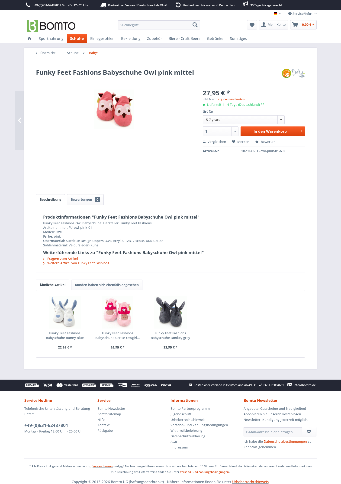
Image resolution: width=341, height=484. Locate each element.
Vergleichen (216, 141)
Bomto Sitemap (109, 414)
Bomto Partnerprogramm (190, 408)
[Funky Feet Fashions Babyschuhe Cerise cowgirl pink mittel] (118, 312)
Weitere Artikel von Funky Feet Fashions (77, 263)
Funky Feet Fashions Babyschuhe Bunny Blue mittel (65, 335)
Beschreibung (50, 199)
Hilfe (101, 419)
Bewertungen (84, 199)
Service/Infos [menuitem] (302, 13)
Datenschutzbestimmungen (285, 441)
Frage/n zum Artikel (62, 258)
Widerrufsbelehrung (186, 430)
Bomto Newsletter (111, 408)
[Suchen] (195, 24)
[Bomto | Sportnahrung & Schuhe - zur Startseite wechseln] (51, 26)
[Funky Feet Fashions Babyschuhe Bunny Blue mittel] (65, 312)
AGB (173, 441)
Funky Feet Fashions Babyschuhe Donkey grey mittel (170, 335)
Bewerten (268, 141)
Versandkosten (103, 466)
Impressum (179, 447)
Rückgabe (105, 430)
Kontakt (103, 425)
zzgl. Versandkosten (231, 99)
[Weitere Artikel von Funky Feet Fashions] (293, 77)
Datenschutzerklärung (187, 436)
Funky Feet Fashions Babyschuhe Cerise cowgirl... (117, 335)
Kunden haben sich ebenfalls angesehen (107, 285)
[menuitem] (159, 24)
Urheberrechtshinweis (187, 419)
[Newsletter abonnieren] (309, 431)
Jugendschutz (181, 414)
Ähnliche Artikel (52, 285)
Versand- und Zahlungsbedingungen (199, 425)
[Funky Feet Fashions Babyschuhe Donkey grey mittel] (170, 312)
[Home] (29, 38)
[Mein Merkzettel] (252, 24)
